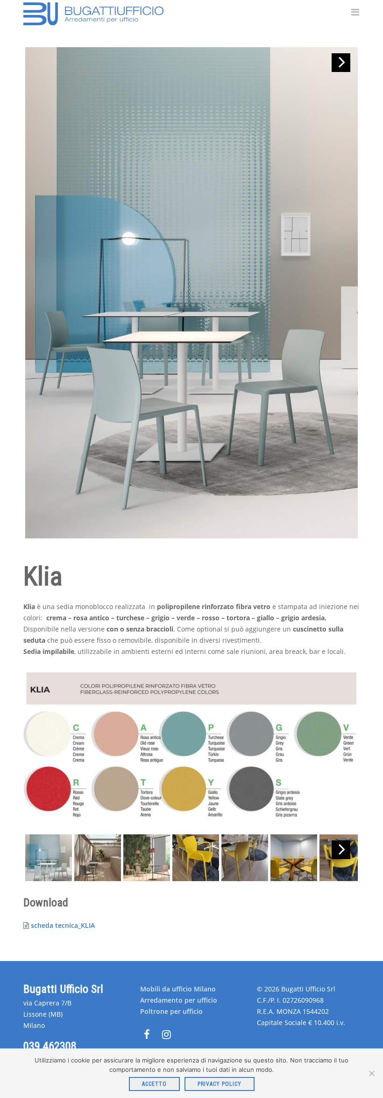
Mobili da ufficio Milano (178, 988)
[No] (371, 1073)
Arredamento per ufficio (178, 1000)
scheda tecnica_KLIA (62, 925)
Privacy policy (219, 1084)
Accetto (154, 1084)
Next (341, 62)
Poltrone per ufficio (171, 1011)
